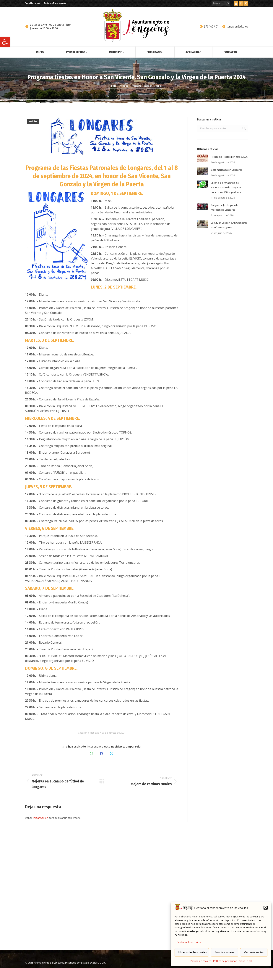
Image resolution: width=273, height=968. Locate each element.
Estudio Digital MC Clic (93, 962)
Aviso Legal (245, 961)
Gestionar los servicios (189, 942)
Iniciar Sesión (41, 817)
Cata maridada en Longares (226, 169)
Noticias (33, 121)
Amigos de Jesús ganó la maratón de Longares (224, 207)
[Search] (227, 3)
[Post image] (202, 158)
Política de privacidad (225, 961)
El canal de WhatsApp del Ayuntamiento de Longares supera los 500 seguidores (226, 187)
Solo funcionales (224, 952)
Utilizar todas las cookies (192, 952)
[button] (5, 42)
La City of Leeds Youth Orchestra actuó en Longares (229, 225)
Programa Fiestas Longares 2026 (229, 156)
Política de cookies (201, 961)
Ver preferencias (254, 952)
